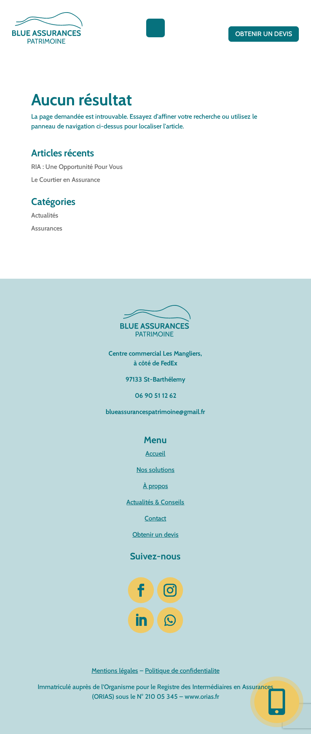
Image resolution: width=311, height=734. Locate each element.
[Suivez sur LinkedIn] (141, 620)
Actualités (44, 215)
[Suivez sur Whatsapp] (170, 620)
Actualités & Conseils (155, 502)
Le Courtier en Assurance (65, 180)
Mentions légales (115, 670)
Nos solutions (155, 470)
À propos (155, 486)
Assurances (46, 228)
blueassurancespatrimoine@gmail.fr (155, 412)
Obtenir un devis (263, 34)
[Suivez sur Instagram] (170, 590)
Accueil (155, 453)
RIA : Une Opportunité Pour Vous (77, 167)
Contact (155, 518)
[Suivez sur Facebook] (141, 590)
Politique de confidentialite (182, 670)
